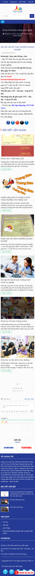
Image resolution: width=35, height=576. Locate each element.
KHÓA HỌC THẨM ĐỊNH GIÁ (12, 158)
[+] (26, 411)
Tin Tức (5, 2)
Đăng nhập (30, 399)
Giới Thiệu (22, 2)
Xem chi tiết (6, 169)
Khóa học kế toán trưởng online (14, 321)
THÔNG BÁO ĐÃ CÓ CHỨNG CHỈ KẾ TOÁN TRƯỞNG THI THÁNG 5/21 (15, 198)
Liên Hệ (30, 2)
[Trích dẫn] (16, 411)
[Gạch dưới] (7, 411)
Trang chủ (13, 2)
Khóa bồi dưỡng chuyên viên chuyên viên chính (18, 532)
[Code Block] (19, 411)
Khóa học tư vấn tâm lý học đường (15, 360)
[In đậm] (2, 411)
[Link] (21, 411)
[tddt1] (8, 447)
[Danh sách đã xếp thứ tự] (12, 411)
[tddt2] (26, 448)
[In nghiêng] (5, 411)
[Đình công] (9, 411)
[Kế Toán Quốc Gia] (17, 9)
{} (23, 411)
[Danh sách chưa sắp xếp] (14, 411)
